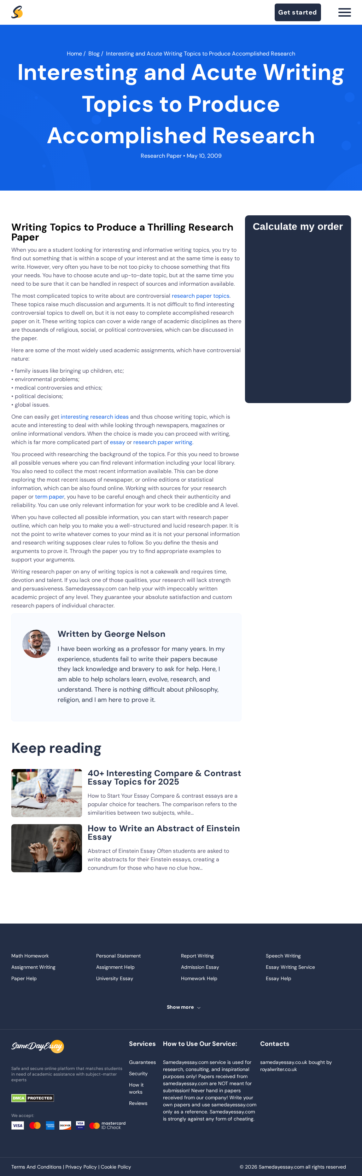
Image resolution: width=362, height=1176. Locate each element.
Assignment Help (115, 967)
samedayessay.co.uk (283, 1062)
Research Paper (161, 155)
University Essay (114, 978)
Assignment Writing (33, 967)
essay (117, 442)
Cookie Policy (116, 1167)
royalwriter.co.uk (278, 1069)
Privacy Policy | (83, 1167)
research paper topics (200, 295)
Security (138, 1073)
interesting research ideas (95, 416)
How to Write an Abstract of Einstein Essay (164, 832)
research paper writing (162, 442)
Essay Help (278, 978)
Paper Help (24, 978)
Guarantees (142, 1062)
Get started (297, 12)
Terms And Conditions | (38, 1167)
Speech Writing (283, 956)
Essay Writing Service (290, 967)
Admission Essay (200, 967)
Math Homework (30, 956)
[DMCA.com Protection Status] (37, 1099)
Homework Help (199, 978)
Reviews (138, 1103)
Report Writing (197, 956)
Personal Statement (118, 956)
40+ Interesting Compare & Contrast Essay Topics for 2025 (164, 777)
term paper (49, 496)
